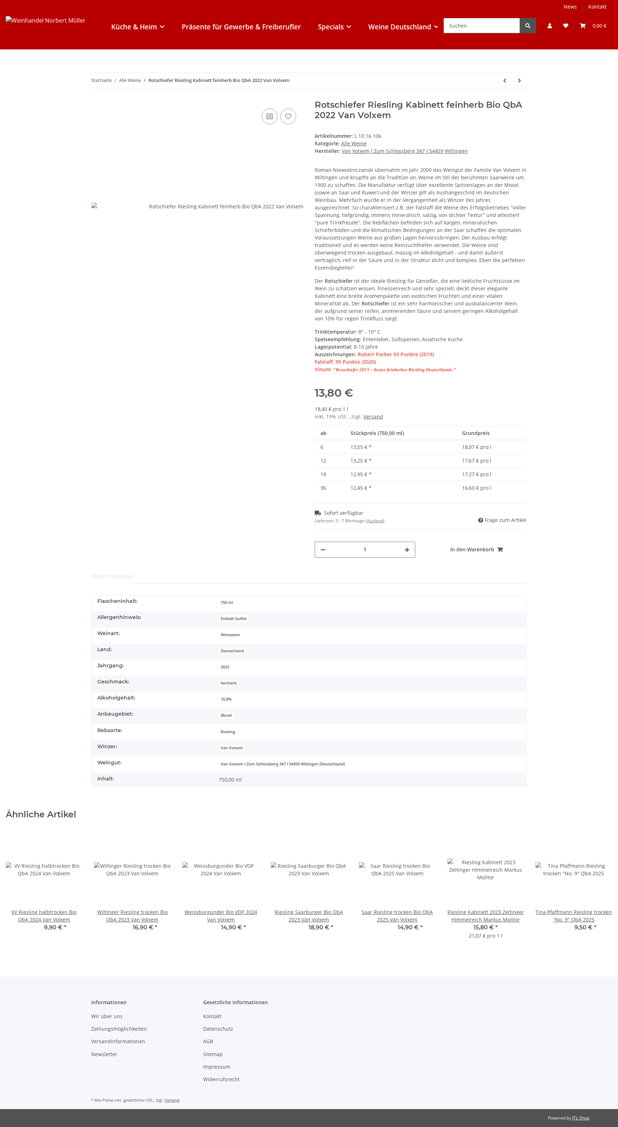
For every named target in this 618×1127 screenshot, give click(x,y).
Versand (373, 416)
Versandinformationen (118, 1041)
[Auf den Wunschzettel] (288, 116)
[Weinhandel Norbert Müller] (45, 33)
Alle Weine (354, 143)
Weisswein (230, 634)
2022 (225, 666)
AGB (208, 1041)
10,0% (226, 699)
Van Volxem (232, 747)
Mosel (226, 715)
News (570, 6)
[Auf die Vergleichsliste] (270, 116)
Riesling (228, 731)
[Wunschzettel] (566, 25)
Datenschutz (218, 1028)
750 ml (227, 602)
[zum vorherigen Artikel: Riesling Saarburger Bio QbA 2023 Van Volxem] (504, 80)
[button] (550, 25)
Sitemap (213, 1054)
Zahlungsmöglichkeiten (119, 1028)
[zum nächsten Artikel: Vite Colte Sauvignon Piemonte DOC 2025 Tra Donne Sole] (519, 80)
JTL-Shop (580, 1118)
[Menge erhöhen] (407, 549)
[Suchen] (528, 25)
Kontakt (597, 6)
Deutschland (232, 650)
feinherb (229, 683)
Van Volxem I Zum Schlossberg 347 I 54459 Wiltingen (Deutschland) (283, 763)
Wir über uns (107, 1016)
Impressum (216, 1066)
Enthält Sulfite (234, 618)
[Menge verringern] (323, 549)
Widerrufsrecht (221, 1079)
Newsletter (104, 1054)
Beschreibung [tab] (112, 576)
